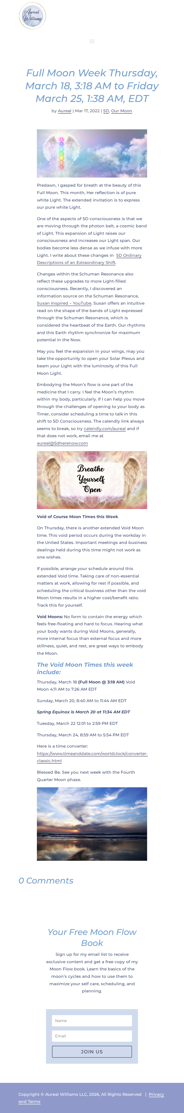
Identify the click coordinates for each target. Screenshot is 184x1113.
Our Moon (121, 110)
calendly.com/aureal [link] (105, 428)
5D (106, 110)
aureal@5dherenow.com (62, 443)
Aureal (64, 110)
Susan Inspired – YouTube (64, 303)
